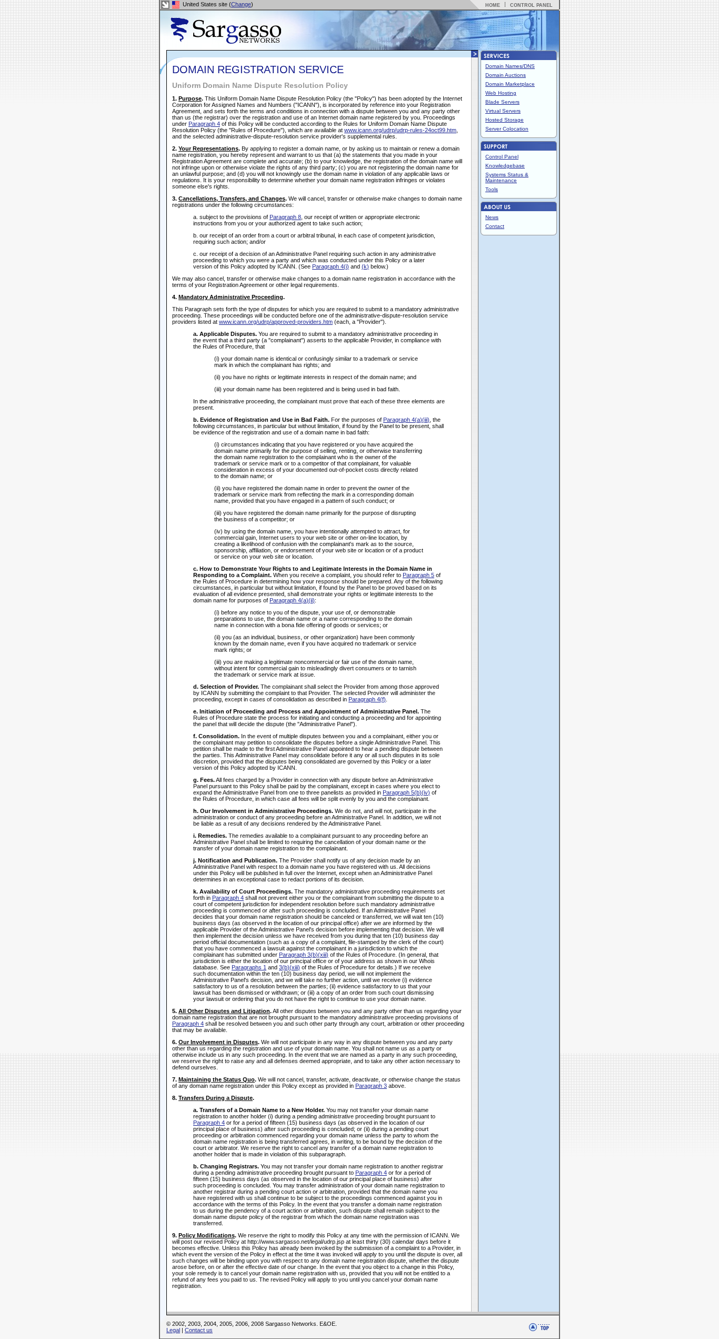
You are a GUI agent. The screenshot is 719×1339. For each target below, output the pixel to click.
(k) (365, 266)
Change (241, 4)
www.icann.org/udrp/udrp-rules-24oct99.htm (400, 130)
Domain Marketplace (510, 84)
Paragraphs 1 (249, 967)
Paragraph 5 (418, 575)
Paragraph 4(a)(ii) (292, 600)
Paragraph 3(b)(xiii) (303, 954)
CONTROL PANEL (531, 5)
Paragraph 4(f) (367, 699)
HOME (492, 5)
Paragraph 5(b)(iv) (406, 792)
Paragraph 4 (204, 124)
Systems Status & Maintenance (506, 177)
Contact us (199, 1330)
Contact (494, 226)
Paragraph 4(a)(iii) (406, 419)
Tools (491, 189)
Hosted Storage (504, 120)
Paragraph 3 (371, 1086)
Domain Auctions (505, 75)
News (491, 217)
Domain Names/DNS (510, 66)
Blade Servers (502, 102)
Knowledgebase (505, 165)
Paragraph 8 (285, 217)
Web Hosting (500, 93)
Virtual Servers (503, 111)
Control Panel (501, 157)
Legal (173, 1330)
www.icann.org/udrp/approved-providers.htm (276, 322)
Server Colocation (506, 129)
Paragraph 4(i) (330, 266)
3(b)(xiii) (289, 967)
